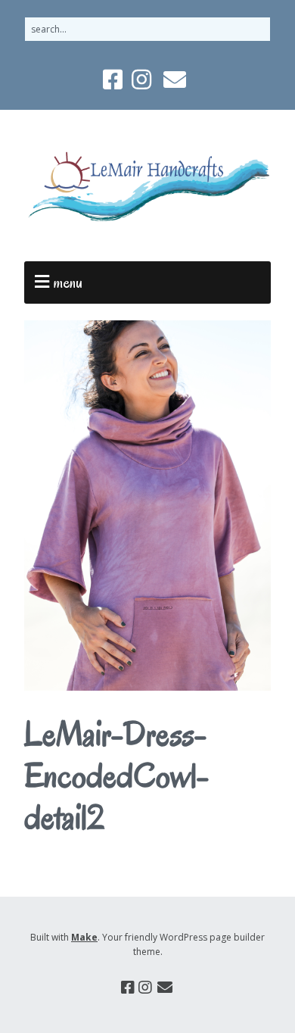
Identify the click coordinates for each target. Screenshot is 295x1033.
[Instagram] (145, 987)
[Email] (165, 987)
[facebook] (114, 79)
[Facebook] (128, 987)
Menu (68, 282)
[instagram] (141, 79)
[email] (174, 79)
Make (84, 937)
